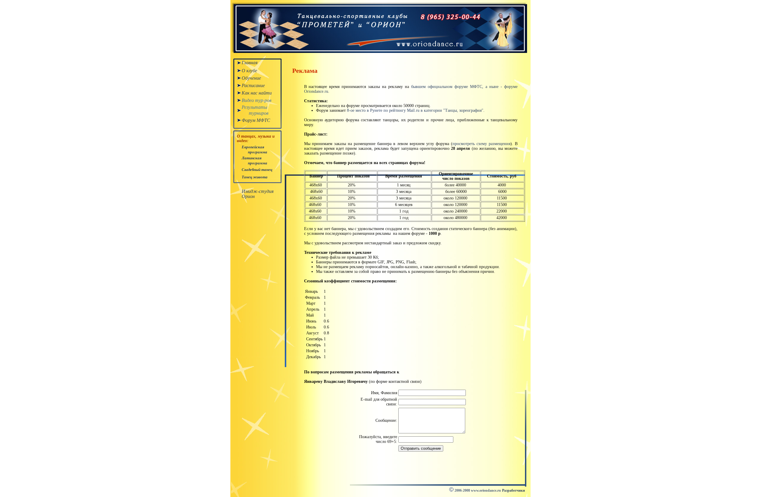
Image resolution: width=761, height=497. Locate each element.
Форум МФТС (256, 120)
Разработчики (513, 490)
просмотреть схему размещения (481, 143)
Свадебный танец (257, 169)
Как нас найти (257, 92)
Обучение (251, 78)
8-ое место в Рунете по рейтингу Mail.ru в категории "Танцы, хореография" (415, 110)
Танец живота (255, 177)
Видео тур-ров (256, 100)
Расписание (253, 85)
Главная (249, 62)
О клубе (249, 70)
